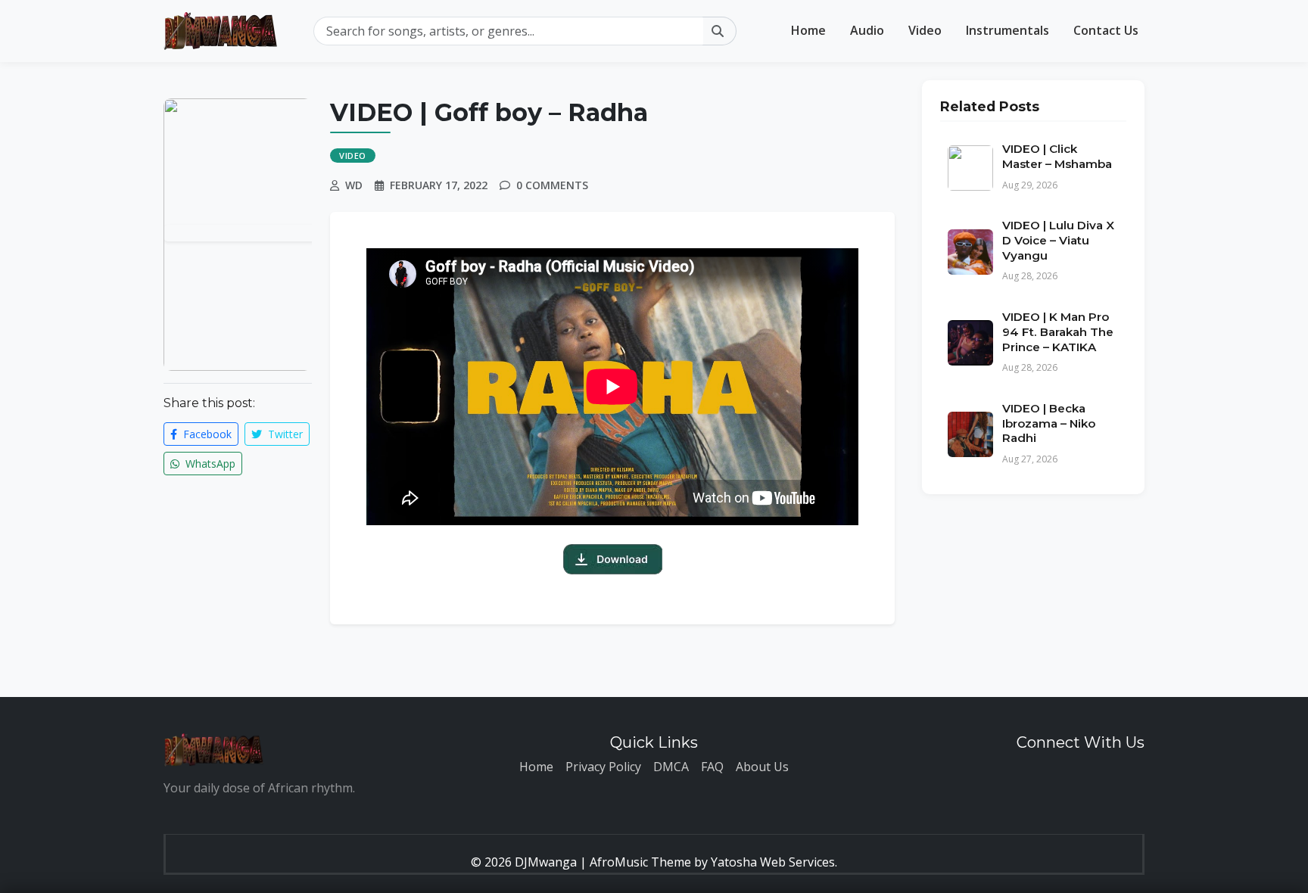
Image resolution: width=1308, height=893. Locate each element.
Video (925, 30)
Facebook (206, 434)
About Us (762, 766)
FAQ (712, 766)
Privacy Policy (603, 766)
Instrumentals (1007, 30)
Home (808, 30)
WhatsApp (208, 463)
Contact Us (1105, 30)
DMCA (671, 766)
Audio (867, 30)
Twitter (284, 434)
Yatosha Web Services (773, 862)
